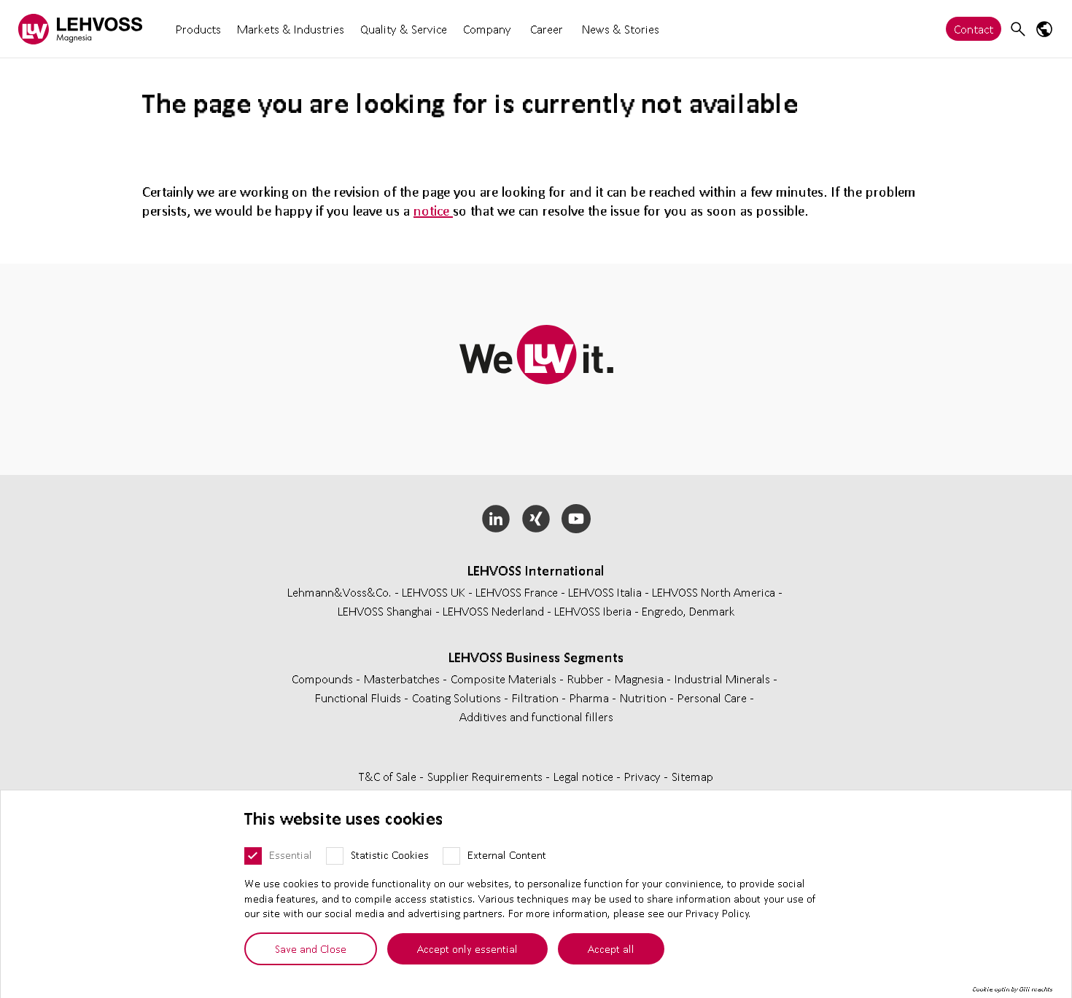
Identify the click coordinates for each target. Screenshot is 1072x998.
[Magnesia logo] (80, 28)
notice (433, 211)
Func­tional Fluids (359, 697)
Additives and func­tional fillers (536, 716)
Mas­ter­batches (403, 678)
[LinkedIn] (496, 518)
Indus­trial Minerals (724, 678)
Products (198, 29)
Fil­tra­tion (537, 697)
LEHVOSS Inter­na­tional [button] (536, 570)
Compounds (324, 678)
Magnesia (641, 678)
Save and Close (310, 948)
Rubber (587, 678)
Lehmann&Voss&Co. (339, 592)
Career (546, 29)
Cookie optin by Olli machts (1012, 989)
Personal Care (713, 697)
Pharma (591, 697)
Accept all (611, 948)
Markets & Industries (290, 29)
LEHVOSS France (516, 592)
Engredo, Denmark (688, 611)
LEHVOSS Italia (605, 592)
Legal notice (585, 776)
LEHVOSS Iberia (593, 611)
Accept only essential (467, 948)
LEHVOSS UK (433, 592)
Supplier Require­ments (486, 776)
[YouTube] (576, 518)
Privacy (644, 776)
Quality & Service (403, 29)
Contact (973, 29)
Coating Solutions (458, 697)
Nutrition (644, 697)
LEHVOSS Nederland (493, 611)
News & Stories (620, 29)
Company (487, 29)
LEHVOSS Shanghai (385, 611)
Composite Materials (505, 678)
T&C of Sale (389, 776)
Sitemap (692, 776)
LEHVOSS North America (713, 592)
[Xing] (536, 518)
